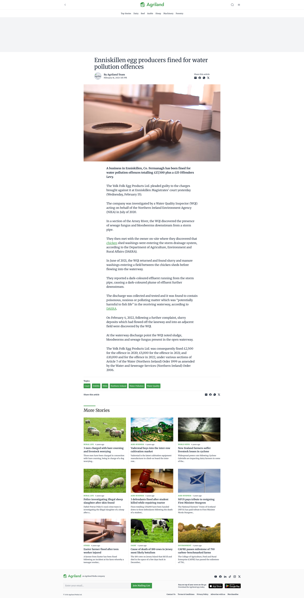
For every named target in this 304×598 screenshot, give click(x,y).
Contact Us (171, 594)
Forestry (179, 13)
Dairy (135, 13)
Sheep (158, 13)
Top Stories (126, 13)
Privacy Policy (202, 594)
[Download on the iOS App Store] (216, 585)
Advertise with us (218, 594)
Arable (150, 13)
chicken (111, 243)
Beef (143, 13)
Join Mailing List (141, 585)
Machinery (168, 13)
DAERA (111, 308)
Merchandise (233, 594)
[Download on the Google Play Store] (233, 585)
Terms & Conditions (186, 594)
